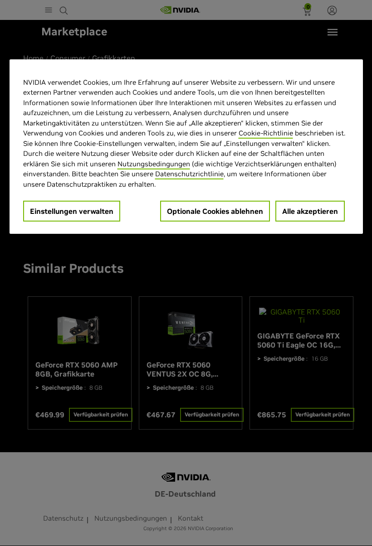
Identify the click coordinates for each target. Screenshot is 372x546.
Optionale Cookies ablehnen (215, 211)
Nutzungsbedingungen (153, 163)
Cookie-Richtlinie (266, 133)
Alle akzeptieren (310, 211)
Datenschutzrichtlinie (189, 173)
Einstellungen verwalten (71, 211)
